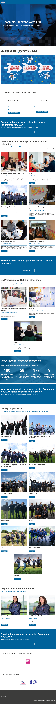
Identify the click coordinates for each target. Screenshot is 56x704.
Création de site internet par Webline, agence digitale (11, 701)
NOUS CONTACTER (4, 697)
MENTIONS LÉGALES (35, 700)
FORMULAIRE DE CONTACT (42, 693)
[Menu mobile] (54, 2)
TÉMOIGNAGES (3, 696)
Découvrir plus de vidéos (14, 112)
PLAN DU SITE (21, 693)
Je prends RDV (28, 399)
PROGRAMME (3, 693)
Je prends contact (28, 132)
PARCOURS (3, 695)
